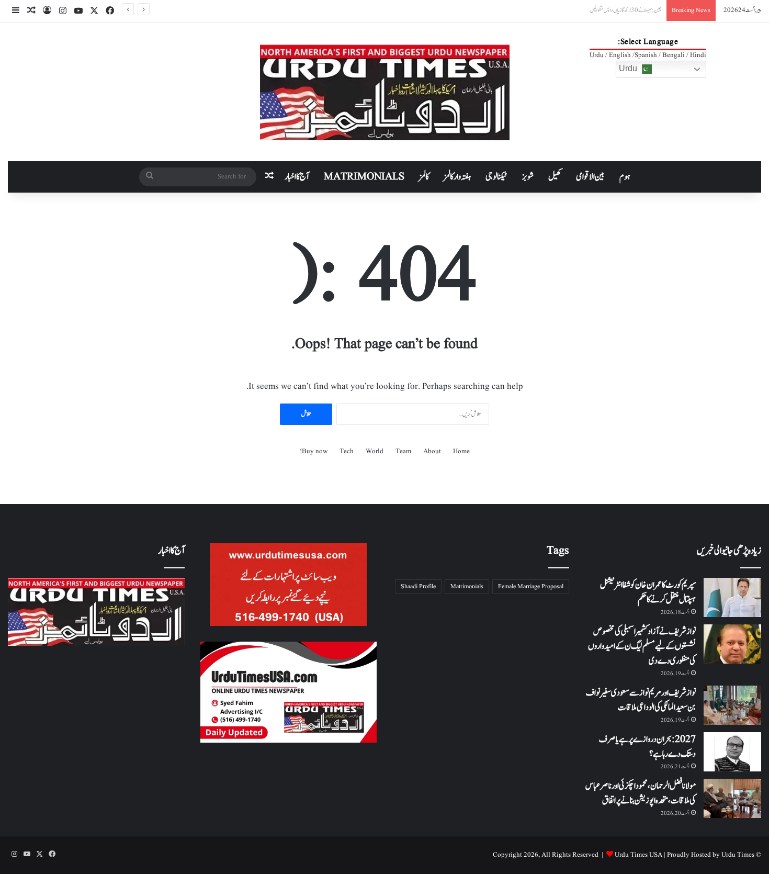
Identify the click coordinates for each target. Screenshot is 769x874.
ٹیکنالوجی (496, 177)
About (432, 451)
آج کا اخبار (297, 177)
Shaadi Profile (418, 586)
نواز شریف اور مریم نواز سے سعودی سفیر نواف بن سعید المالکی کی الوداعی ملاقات (641, 700)
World (374, 451)
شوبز (528, 177)
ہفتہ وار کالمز (457, 177)
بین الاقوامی (590, 177)
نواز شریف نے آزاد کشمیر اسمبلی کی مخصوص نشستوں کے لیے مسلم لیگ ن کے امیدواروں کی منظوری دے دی (642, 646)
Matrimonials (466, 586)
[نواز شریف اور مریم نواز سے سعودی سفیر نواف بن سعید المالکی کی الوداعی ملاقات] (732, 705)
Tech (347, 451)
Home (461, 451)
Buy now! (313, 451)
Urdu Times (737, 855)
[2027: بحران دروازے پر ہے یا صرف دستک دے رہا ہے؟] (732, 751)
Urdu (629, 68)
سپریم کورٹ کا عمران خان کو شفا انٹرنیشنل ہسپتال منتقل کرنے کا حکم (648, 592)
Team (403, 451)
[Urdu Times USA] (385, 92)
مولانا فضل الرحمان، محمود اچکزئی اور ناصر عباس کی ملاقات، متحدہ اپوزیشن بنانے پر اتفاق (640, 793)
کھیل (554, 177)
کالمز (424, 177)
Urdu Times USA (638, 855)
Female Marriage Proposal (530, 586)
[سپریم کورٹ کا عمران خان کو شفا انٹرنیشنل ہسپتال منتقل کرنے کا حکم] (732, 597)
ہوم (624, 177)
